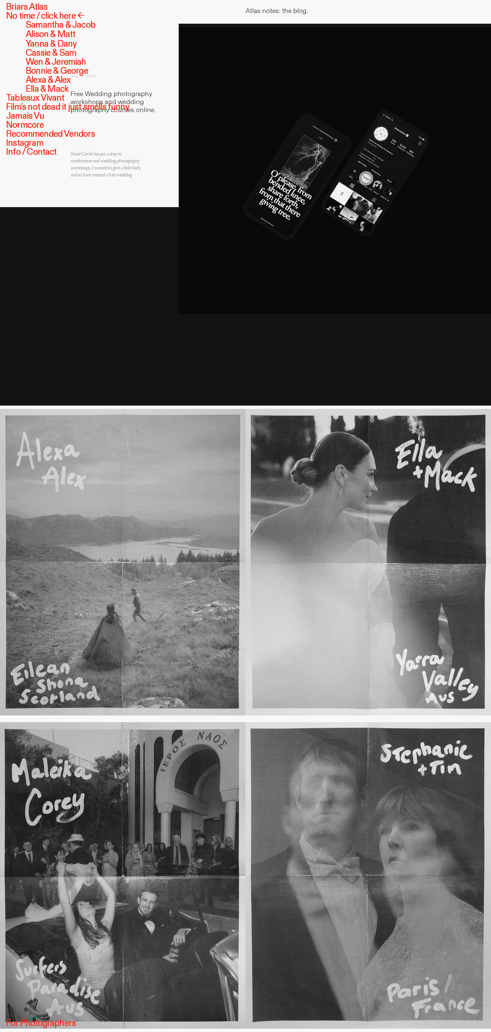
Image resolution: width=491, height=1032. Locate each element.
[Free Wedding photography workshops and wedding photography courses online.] (335, 167)
